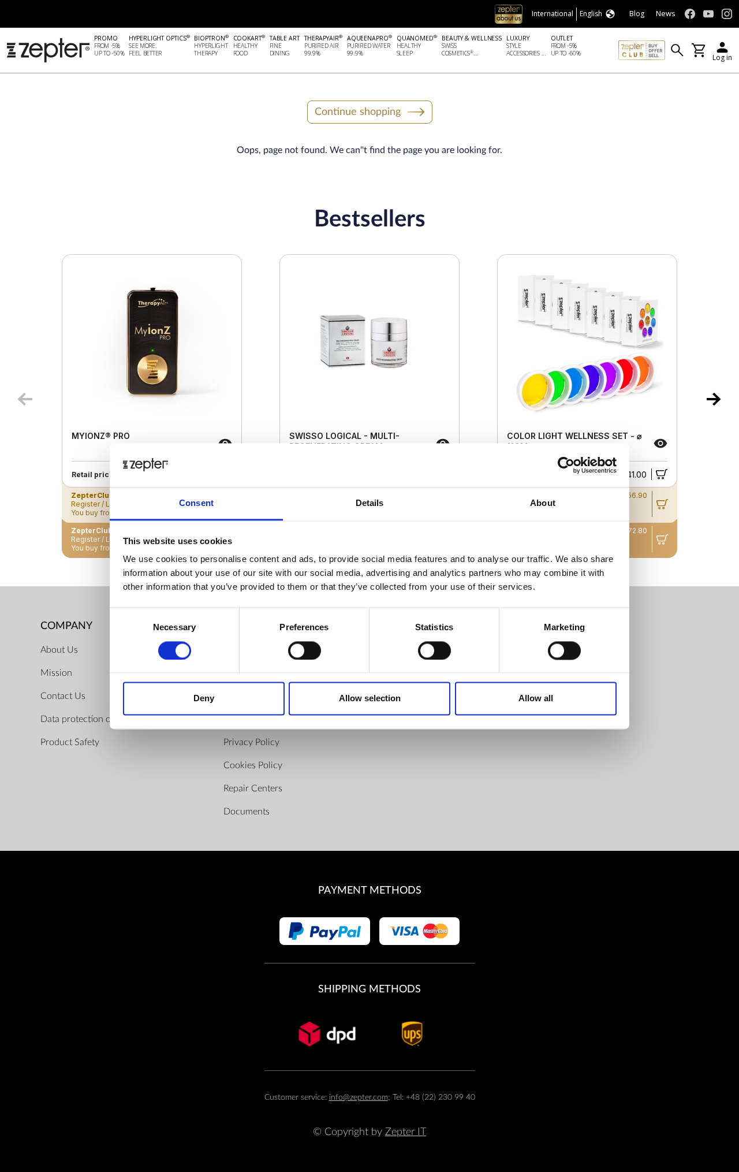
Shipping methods (369, 989)
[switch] (304, 650)
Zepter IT (405, 1132)
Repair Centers (252, 788)
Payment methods (369, 890)
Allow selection (370, 699)
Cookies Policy (252, 765)
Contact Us (62, 696)
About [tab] (542, 503)
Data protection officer (85, 719)
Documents (246, 811)
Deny (203, 699)
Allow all (535, 699)
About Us (59, 649)
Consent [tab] (196, 503)
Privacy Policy (251, 742)
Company (66, 626)
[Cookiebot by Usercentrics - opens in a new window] (566, 465)
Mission (56, 673)
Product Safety (69, 742)
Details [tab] (370, 503)
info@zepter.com (358, 1097)
